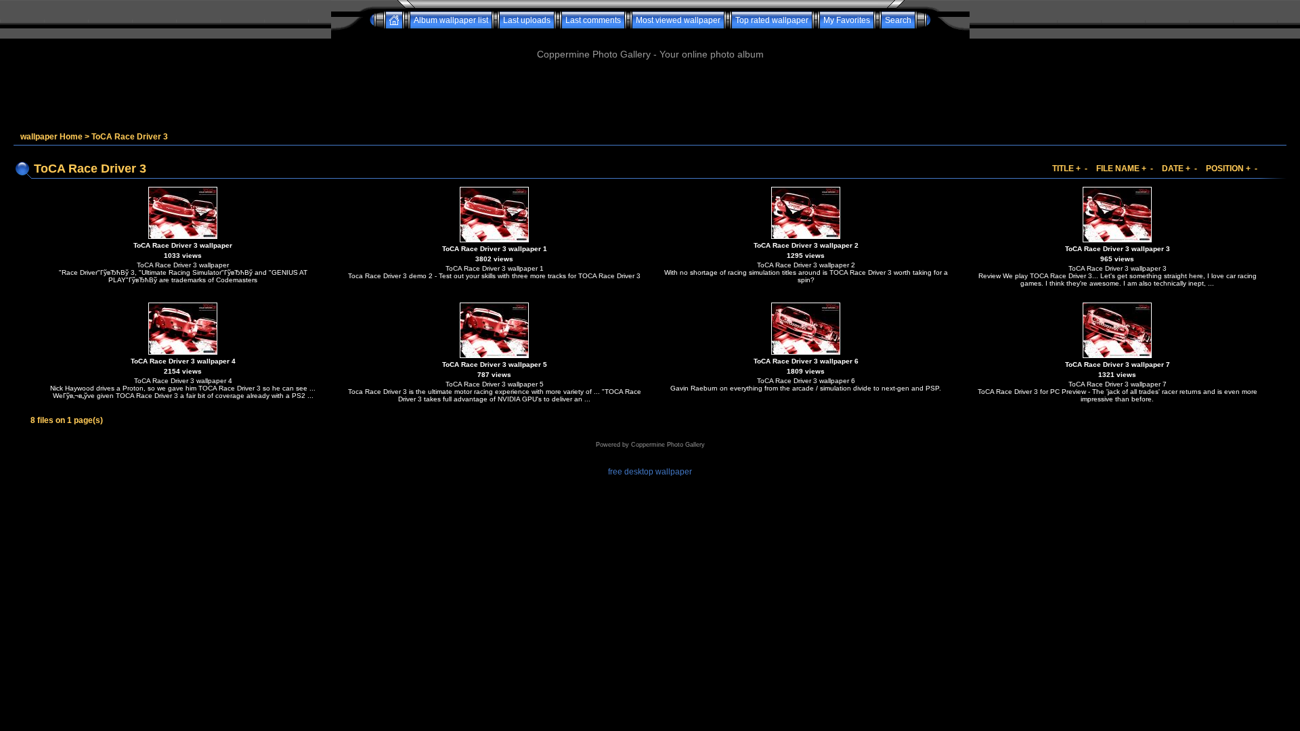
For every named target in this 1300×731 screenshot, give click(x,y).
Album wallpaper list (451, 20)
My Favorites (846, 20)
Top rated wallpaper (771, 20)
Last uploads (526, 20)
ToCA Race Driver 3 (129, 136)
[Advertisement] (650, 33)
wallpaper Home (51, 136)
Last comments (593, 20)
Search (898, 20)
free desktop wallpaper (650, 472)
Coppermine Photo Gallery (668, 444)
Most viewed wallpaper (678, 20)
